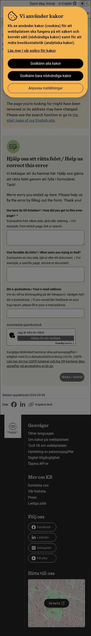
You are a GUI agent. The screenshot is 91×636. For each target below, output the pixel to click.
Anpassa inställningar (45, 88)
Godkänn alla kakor (45, 63)
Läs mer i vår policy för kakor (32, 50)
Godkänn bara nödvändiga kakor (45, 76)
